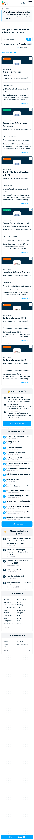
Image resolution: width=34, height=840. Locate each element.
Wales (6, 644)
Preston (19, 618)
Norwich (6, 613)
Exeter (19, 623)
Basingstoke (8, 621)
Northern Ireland (22, 644)
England (6, 641)
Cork (18, 621)
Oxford (6, 618)
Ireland (6, 647)
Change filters (17, 837)
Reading (20, 605)
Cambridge (7, 602)
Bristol (19, 602)
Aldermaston (21, 607)
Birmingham (8, 615)
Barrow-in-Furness (10, 605)
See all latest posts (17, 524)
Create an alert (7, 52)
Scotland (20, 641)
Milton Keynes (21, 599)
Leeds (6, 610)
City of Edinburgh (9, 607)
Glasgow (20, 613)
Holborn (19, 615)
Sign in (22, 3)
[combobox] (17, 39)
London (6, 599)
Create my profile (17, 423)
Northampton (8, 623)
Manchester (21, 610)
